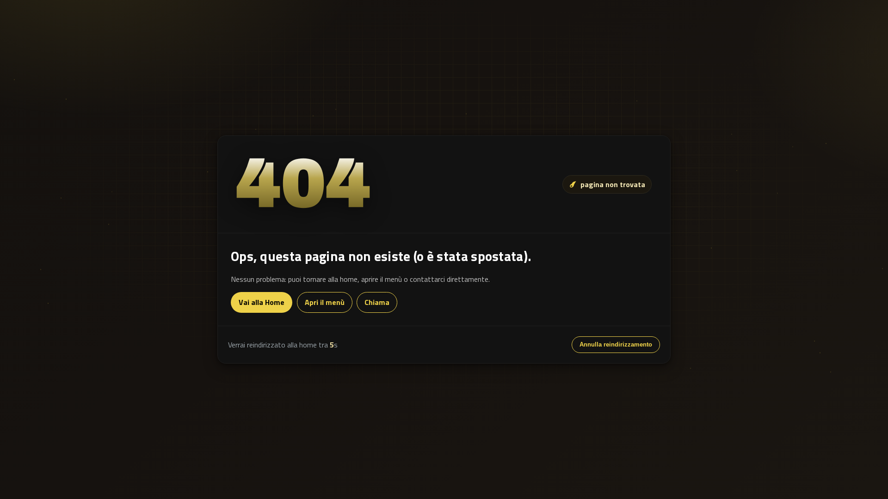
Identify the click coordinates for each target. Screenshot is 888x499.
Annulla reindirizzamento (616, 344)
